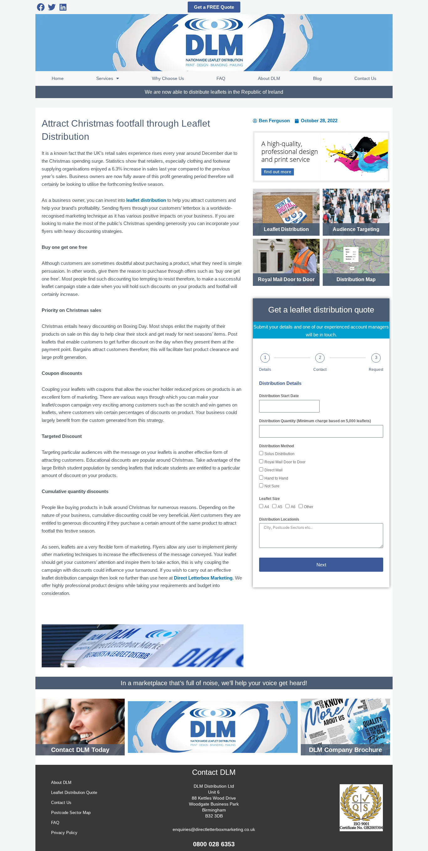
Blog (317, 78)
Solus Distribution (279, 454)
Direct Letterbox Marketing (203, 577)
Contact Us (365, 78)
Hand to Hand (276, 478)
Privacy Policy (64, 832)
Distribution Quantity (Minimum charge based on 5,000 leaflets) (315, 421)
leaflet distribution (146, 200)
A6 (293, 507)
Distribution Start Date (279, 396)
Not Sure (271, 486)
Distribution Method (276, 446)
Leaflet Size (269, 498)
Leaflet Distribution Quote (74, 792)
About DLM (269, 78)
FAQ (221, 78)
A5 (280, 507)
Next (321, 564)
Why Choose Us (168, 78)
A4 (266, 507)
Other (308, 507)
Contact (319, 369)
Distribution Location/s (279, 519)
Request (376, 369)
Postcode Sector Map (71, 812)
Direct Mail (273, 470)
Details (265, 369)
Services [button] (104, 78)
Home (58, 78)
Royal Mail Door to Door (284, 462)
